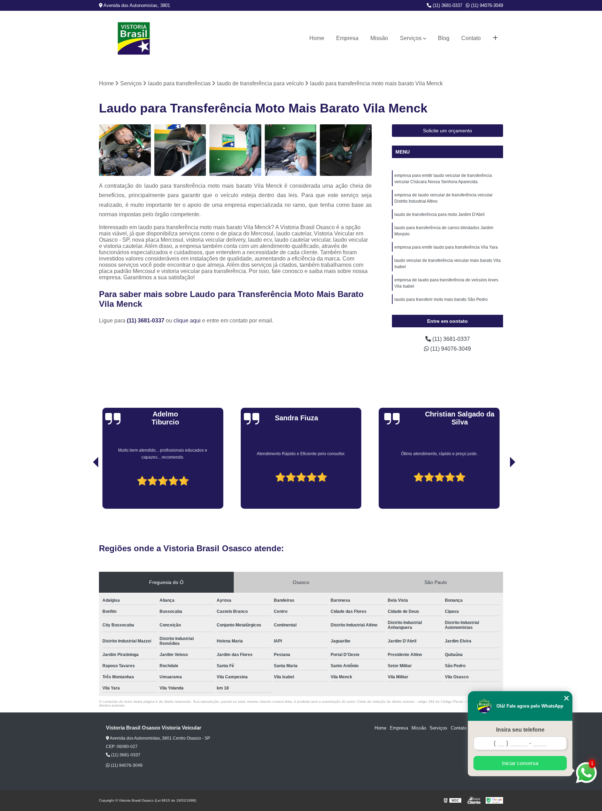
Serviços (411, 38)
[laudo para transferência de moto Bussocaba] (291, 150)
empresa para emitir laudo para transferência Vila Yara (446, 247)
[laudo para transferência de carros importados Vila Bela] (180, 150)
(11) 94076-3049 (486, 5)
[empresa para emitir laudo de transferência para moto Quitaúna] (235, 150)
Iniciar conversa (520, 763)
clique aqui (187, 320)
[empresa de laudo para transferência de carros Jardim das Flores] (346, 150)
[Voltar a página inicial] (134, 38)
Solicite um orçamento (447, 130)
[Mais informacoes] (495, 38)
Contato (471, 38)
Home (316, 38)
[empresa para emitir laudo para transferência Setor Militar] (125, 150)
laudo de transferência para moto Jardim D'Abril (439, 214)
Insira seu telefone (520, 730)
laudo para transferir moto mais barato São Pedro (441, 299)
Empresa (347, 38)
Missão (379, 38)
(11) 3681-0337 (446, 5)
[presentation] (86, 489)
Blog (443, 38)
